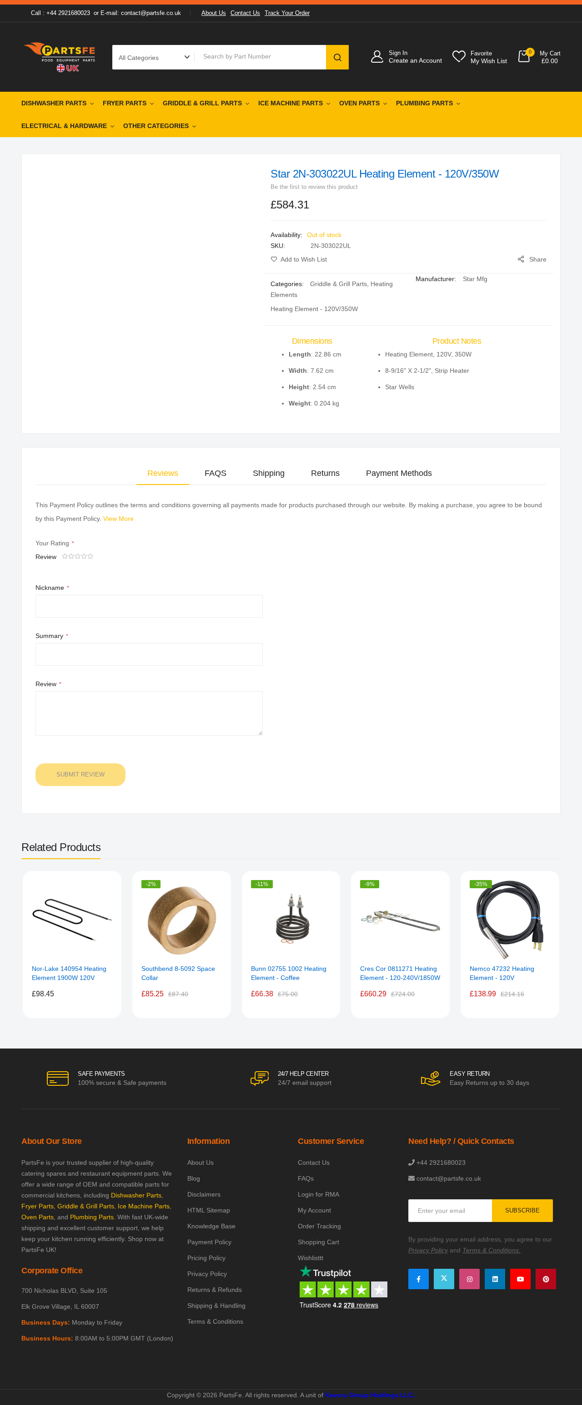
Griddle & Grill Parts (202, 103)
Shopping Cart (318, 1242)
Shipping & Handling (216, 1305)
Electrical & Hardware (64, 125)
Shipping (269, 473)
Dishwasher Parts (53, 103)
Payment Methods (399, 473)
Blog (193, 1178)
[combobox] (262, 56)
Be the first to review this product (314, 186)
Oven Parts (359, 103)
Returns (325, 473)
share (538, 259)
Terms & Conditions (215, 1321)
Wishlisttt (310, 1258)
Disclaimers (204, 1194)
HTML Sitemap (208, 1210)
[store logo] (60, 57)
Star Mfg (475, 278)
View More (118, 518)
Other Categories (156, 125)
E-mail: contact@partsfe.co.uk (140, 13)
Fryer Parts (124, 103)
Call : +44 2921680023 (60, 13)
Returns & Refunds (214, 1289)
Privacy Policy (207, 1273)
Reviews (162, 473)
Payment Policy (209, 1242)
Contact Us (245, 13)
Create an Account (415, 60)
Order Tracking (319, 1226)
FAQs (306, 1178)
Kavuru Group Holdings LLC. (370, 1395)
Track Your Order (287, 13)
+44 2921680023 (441, 1162)
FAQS (215, 473)
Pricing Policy (206, 1258)
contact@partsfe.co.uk (448, 1178)
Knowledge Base (211, 1226)
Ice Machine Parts (290, 103)
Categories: (288, 283)
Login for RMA (318, 1194)
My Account (314, 1210)
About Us (213, 13)
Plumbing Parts (424, 103)
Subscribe (522, 1210)
